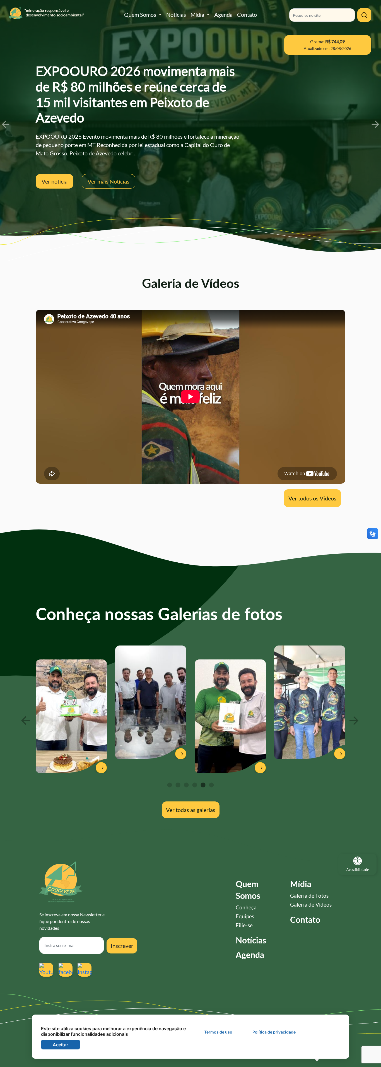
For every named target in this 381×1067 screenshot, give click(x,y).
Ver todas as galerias (190, 809)
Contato (247, 14)
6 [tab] (211, 785)
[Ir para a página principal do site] (66, 16)
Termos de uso (218, 1032)
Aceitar (60, 1044)
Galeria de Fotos (309, 895)
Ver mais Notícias (108, 181)
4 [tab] (194, 785)
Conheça (246, 907)
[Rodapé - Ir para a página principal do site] (61, 881)
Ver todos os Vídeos (312, 498)
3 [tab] (186, 785)
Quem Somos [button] (140, 14)
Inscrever (122, 945)
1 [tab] (169, 785)
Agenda (223, 14)
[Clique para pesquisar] (364, 15)
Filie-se (244, 925)
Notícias (176, 14)
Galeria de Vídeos (311, 904)
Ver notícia (54, 181)
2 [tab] (178, 785)
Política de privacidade (274, 1032)
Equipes (245, 916)
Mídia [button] (197, 14)
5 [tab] (203, 785)
